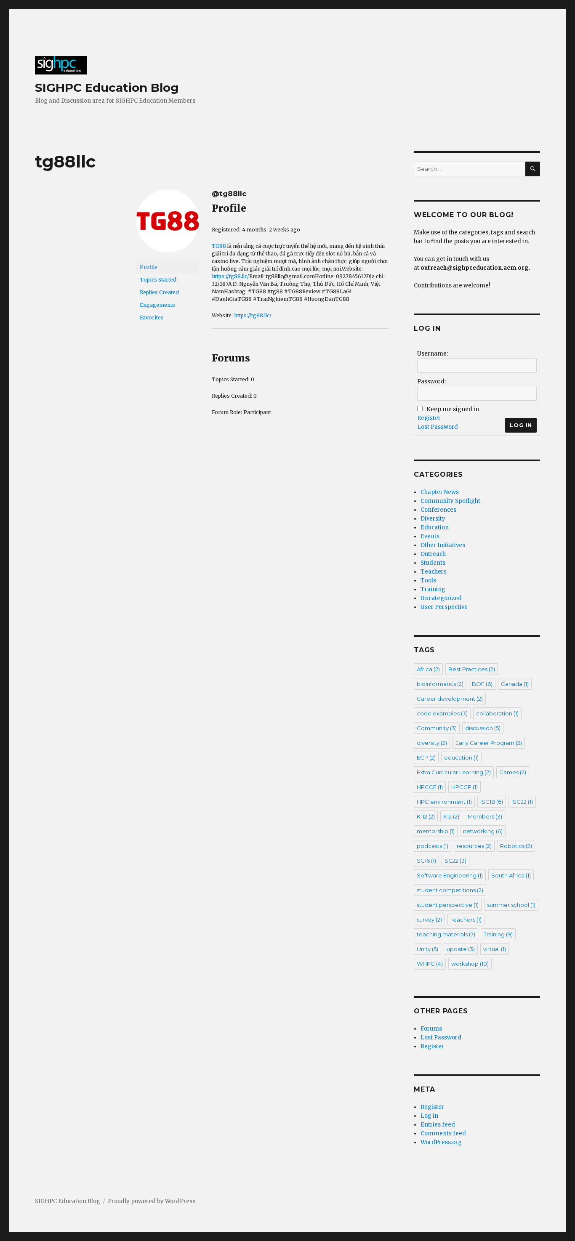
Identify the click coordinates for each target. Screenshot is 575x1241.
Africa (428, 669)
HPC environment (444, 801)
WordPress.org (441, 1142)
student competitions (450, 890)
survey (429, 919)
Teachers (434, 571)
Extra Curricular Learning (454, 772)
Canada (515, 683)
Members (485, 816)
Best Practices (471, 669)
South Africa (511, 875)
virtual (494, 949)
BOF (482, 683)
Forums (431, 1028)
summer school (511, 904)
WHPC (430, 963)
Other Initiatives (443, 545)
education (461, 757)
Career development (450, 698)
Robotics (516, 845)
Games (512, 772)
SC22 (455, 860)
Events (430, 536)
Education (435, 527)
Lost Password (437, 426)
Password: (431, 381)
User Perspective (444, 607)
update (461, 949)
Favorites (152, 317)
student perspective (448, 904)
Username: (432, 353)
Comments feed (443, 1133)
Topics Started (158, 279)
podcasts (432, 845)
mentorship (436, 831)
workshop (470, 963)
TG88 (219, 246)
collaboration (497, 713)
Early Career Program (488, 742)
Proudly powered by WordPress (151, 1201)
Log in (429, 1115)
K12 (451, 816)
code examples (442, 713)
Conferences (438, 509)
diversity (432, 742)
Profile (148, 267)
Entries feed (438, 1124)
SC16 (426, 860)
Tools (428, 580)
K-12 (426, 816)
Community (437, 728)
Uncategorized (441, 598)
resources (474, 845)
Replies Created (159, 292)
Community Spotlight (450, 501)
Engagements (157, 305)
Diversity (433, 518)
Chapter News (440, 492)
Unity (427, 949)
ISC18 (491, 801)
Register (429, 418)
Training (433, 589)
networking (483, 831)
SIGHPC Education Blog (107, 87)
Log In (521, 425)
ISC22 (522, 801)
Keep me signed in (452, 409)
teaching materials (446, 934)
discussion (482, 728)
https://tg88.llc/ (230, 276)
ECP (426, 757)
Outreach (433, 554)
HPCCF (430, 787)
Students (433, 562)
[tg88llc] (167, 224)
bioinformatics (440, 683)
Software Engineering (450, 875)
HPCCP (464, 787)
